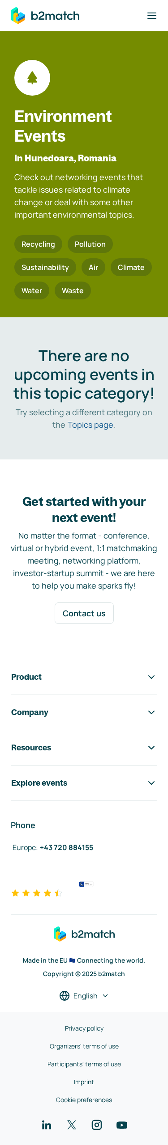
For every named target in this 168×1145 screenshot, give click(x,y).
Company (29, 712)
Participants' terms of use (84, 1064)
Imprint (84, 1082)
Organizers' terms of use (84, 1046)
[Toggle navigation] (152, 15)
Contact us (84, 613)
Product (26, 677)
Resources (31, 747)
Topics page (90, 424)
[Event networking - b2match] (45, 16)
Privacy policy (84, 1028)
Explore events (39, 783)
